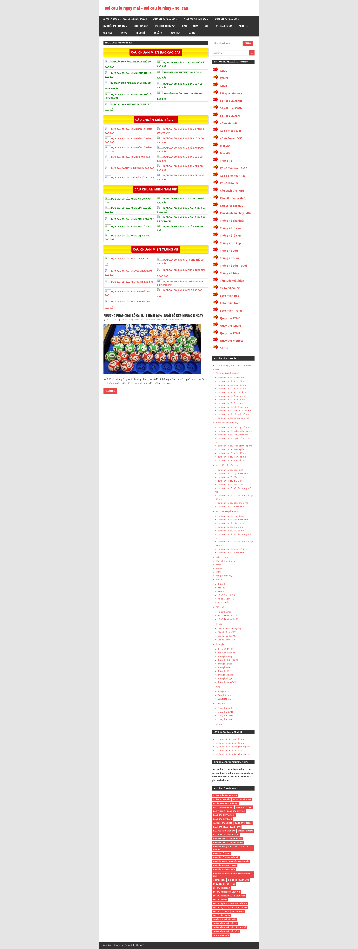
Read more (110, 391)
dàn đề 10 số (219, 835)
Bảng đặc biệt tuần (222, 819)
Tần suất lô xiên (221, 935)
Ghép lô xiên (219, 880)
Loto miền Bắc (229, 296)
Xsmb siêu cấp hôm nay (164, 19)
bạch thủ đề (219, 811)
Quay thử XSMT (230, 333)
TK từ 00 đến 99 (230, 288)
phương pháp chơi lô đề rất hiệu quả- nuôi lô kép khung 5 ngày (153, 315)
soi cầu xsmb (237, 911)
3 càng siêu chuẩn (221, 799)
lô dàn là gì (219, 884)
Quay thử (175, 32)
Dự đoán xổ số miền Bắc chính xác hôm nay (231, 874)
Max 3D (225, 146)
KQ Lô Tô (158, 32)
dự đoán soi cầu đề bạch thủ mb (233, 414)
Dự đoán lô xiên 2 (221, 853)
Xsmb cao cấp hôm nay (195, 19)
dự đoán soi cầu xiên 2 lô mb (232, 453)
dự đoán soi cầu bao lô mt (230, 469)
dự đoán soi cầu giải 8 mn (230, 526)
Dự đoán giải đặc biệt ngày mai (228, 843)
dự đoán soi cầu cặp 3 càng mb (233, 407)
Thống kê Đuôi (229, 258)
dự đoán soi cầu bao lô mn (231, 516)
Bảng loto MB (224, 698)
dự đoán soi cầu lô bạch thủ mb (233, 434)
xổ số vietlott (228, 123)
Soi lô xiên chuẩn (221, 915)
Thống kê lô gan (230, 228)
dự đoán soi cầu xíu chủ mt (231, 506)
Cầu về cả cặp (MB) (232, 206)
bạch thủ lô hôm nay (223, 807)
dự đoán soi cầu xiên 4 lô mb (232, 456)
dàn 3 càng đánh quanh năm (227, 827)
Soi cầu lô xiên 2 (221, 911)
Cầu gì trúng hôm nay (165, 26)
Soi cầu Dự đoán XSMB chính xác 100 (230, 908)
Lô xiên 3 (231, 884)
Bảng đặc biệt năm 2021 (224, 815)
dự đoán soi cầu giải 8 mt (230, 480)
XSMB (184, 26)
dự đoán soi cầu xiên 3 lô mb (232, 460)
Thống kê (140, 32)
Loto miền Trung (231, 310)
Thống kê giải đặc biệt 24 (225, 923)
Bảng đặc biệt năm (236, 811)
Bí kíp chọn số (141, 26)
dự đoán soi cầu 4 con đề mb (232, 381)
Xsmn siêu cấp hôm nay (114, 26)
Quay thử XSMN (230, 325)
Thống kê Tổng (229, 273)
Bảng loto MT (224, 691)
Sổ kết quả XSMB (231, 101)
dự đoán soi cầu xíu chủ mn (231, 552)
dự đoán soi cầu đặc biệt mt (231, 477)
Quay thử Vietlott (231, 341)
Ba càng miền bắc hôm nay (225, 803)
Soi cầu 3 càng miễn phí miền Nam (229, 896)
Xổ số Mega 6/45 (226, 598)
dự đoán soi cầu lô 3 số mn (231, 530)
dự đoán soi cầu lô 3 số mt (230, 484)
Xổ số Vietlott (224, 602)
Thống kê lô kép (230, 243)
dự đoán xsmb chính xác (224, 865)
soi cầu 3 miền (220, 900)
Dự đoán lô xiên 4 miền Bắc (226, 857)
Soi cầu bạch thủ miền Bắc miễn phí (230, 903)
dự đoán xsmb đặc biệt (224, 869)
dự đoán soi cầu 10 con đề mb (232, 392)
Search (248, 43)
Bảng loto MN (224, 695)
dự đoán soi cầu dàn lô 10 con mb (234, 410)
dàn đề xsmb (233, 835)
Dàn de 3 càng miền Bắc (224, 831)
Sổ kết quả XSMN (231, 108)
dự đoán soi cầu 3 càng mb (231, 377)
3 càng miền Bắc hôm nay (225, 795)
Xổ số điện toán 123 (233, 175)
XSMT (207, 26)
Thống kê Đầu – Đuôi (233, 265)
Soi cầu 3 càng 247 (221, 888)
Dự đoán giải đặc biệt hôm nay (227, 839)
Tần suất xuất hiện (232, 280)
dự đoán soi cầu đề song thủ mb (233, 427)
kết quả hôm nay (231, 93)
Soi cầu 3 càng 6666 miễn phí (226, 892)
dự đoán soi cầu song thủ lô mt (233, 502)
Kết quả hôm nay (224, 26)
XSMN (195, 26)
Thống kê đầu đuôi (232, 220)
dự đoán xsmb (220, 861)
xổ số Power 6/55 (231, 138)
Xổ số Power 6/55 (226, 595)
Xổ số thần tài (229, 183)
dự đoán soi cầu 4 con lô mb (231, 395)
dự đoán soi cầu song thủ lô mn (233, 549)
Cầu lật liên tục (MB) (233, 198)
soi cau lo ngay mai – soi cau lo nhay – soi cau (146, 8)
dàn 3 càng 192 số (243, 823)
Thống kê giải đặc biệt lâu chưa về (229, 927)
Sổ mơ (192, 32)
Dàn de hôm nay (245, 831)
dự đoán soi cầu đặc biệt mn (231, 523)
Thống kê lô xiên (231, 235)
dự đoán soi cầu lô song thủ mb (233, 449)
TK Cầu (124, 32)
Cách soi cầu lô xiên (223, 823)
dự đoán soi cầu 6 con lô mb (231, 399)
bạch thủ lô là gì (244, 807)
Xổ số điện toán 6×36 (228, 619)
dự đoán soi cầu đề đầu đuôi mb (233, 417)
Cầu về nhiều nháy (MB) (235, 213)
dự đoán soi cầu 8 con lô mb (231, 403)
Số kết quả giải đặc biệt (224, 919)
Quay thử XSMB (230, 318)
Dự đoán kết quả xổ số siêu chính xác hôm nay (231, 848)
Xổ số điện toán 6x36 (233, 168)
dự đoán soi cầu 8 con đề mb (232, 388)
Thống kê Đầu (229, 251)
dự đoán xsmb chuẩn (239, 861)
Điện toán (107, 32)
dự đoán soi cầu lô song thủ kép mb (235, 445)
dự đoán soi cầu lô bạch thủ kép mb (235, 431)
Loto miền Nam (230, 303)
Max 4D (225, 153)
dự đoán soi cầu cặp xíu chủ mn (233, 519)
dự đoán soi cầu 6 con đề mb (232, 384)
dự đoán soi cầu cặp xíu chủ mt (233, 473)
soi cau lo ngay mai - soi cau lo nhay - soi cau (143, 319)
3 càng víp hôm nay (242, 799)
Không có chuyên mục (238, 880)
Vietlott (242, 26)
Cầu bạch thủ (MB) (232, 190)
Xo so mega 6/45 (231, 130)
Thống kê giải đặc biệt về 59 (226, 931)
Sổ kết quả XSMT (231, 116)
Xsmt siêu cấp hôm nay (226, 19)
